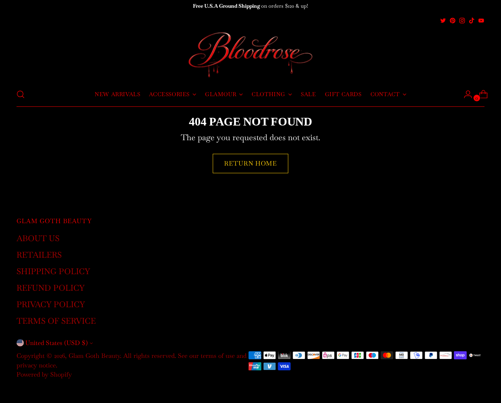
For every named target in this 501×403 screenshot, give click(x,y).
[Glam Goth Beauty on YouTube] (481, 20)
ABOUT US (38, 238)
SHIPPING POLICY (53, 271)
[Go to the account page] (465, 94)
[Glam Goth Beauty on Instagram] (462, 20)
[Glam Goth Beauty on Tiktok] (471, 20)
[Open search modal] (20, 94)
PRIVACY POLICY (51, 304)
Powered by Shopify (44, 374)
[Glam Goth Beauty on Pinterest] (452, 20)
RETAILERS (39, 255)
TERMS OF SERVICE (56, 321)
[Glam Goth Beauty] (250, 54)
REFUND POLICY (51, 288)
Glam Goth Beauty (94, 356)
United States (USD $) (56, 343)
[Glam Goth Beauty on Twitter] (443, 20)
